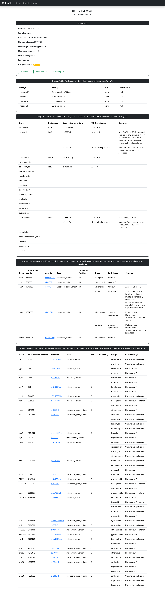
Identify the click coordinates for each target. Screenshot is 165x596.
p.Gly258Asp (56, 479)
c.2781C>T (55, 553)
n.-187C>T (55, 414)
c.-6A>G (54, 474)
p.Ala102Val (56, 493)
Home (18, 3)
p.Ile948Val (55, 401)
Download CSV (26, 71)
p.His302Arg (56, 359)
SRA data (34, 3)
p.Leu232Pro (56, 433)
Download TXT (41, 71)
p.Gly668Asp (56, 387)
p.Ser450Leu (50, 277)
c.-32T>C (54, 525)
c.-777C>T (49, 287)
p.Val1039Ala (56, 396)
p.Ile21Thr (49, 312)
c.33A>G (54, 437)
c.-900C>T (55, 548)
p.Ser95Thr (55, 378)
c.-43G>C (54, 557)
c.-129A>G (55, 483)
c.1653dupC (56, 442)
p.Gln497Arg (50, 337)
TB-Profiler (7, 3)
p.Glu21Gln (55, 368)
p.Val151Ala (56, 534)
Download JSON (58, 71)
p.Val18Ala (55, 460)
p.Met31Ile (55, 497)
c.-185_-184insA (57, 520)
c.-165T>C (55, 410)
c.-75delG (55, 562)
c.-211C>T (55, 576)
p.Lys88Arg (49, 282)
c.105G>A (55, 530)
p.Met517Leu (56, 539)
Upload (25, 3)
